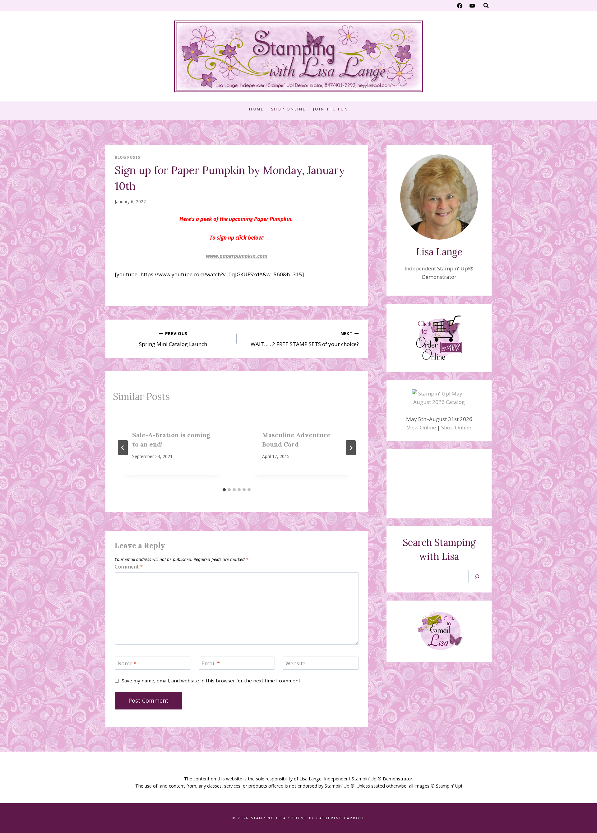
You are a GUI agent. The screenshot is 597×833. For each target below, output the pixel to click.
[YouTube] (472, 5)
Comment (129, 566)
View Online (421, 427)
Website (295, 663)
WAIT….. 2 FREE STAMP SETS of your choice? (305, 339)
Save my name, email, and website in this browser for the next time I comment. (211, 681)
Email (210, 663)
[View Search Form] (486, 5)
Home (256, 109)
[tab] (224, 489)
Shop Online (288, 109)
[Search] (477, 576)
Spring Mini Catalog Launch (173, 339)
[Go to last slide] (123, 447)
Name (127, 663)
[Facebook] (460, 5)
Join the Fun (330, 109)
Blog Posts (127, 157)
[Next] (351, 447)
